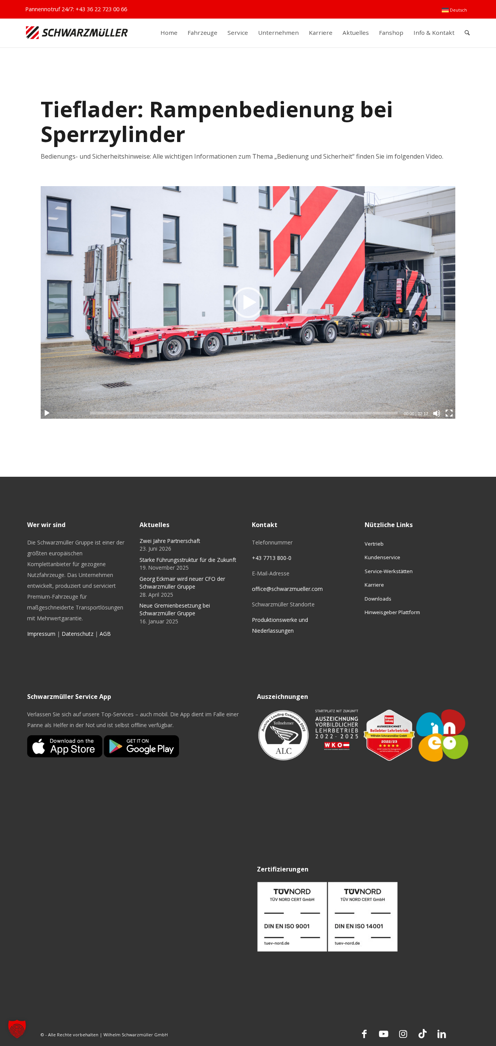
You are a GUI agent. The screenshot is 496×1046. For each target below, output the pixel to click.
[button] (248, 302)
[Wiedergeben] (47, 413)
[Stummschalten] (437, 413)
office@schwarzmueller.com (287, 588)
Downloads (378, 598)
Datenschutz (77, 633)
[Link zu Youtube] (383, 1033)
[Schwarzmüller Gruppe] (77, 32)
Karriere (374, 584)
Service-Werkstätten (389, 571)
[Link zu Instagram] (403, 1033)
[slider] (227, 413)
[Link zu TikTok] (422, 1033)
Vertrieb (374, 543)
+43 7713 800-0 (271, 558)
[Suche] (467, 32)
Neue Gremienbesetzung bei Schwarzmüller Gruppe (175, 609)
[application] (248, 302)
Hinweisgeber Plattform (392, 612)
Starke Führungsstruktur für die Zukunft (188, 559)
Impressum (41, 633)
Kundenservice (382, 557)
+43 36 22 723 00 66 (101, 9)
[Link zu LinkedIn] (442, 1033)
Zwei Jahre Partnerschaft (170, 540)
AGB (105, 633)
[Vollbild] (449, 413)
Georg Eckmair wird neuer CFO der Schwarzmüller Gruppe (182, 582)
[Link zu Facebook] (364, 1033)
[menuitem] (454, 10)
